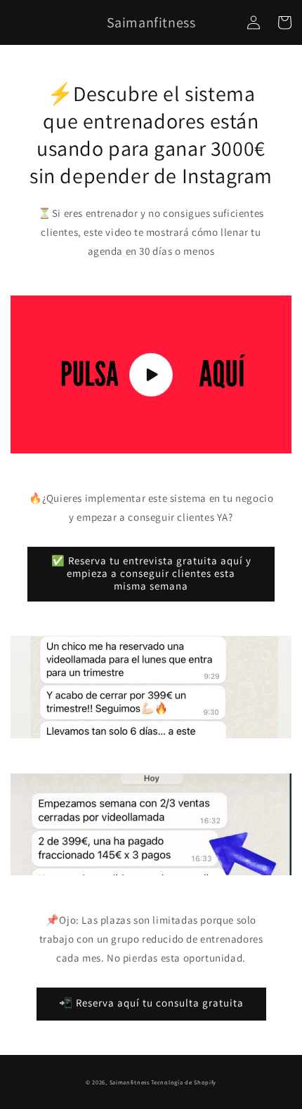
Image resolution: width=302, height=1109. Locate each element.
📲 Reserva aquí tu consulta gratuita (151, 1002)
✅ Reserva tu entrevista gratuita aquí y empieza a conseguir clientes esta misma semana (151, 573)
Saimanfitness (130, 1082)
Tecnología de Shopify (183, 1082)
